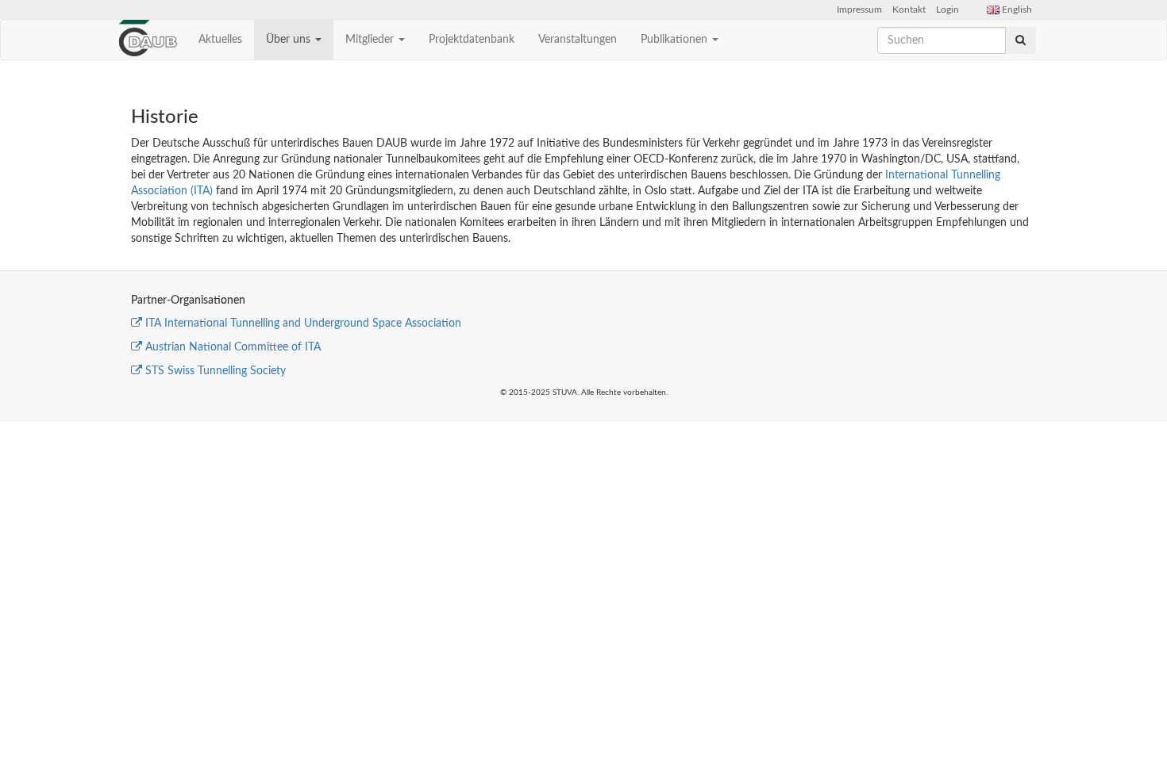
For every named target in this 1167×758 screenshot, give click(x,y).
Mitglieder (371, 39)
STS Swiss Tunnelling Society (215, 371)
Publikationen (676, 39)
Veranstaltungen (577, 39)
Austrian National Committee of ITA (233, 347)
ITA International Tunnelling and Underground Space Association (303, 323)
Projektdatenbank (471, 39)
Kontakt (909, 9)
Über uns (290, 39)
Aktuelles (220, 39)
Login (947, 9)
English (1015, 9)
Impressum (859, 9)
